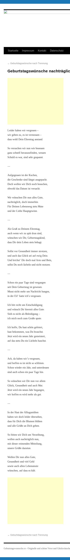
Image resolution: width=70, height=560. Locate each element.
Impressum (28, 50)
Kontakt (42, 50)
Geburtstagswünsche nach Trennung (27, 63)
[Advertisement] (35, 101)
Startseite (13, 50)
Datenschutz (57, 50)
